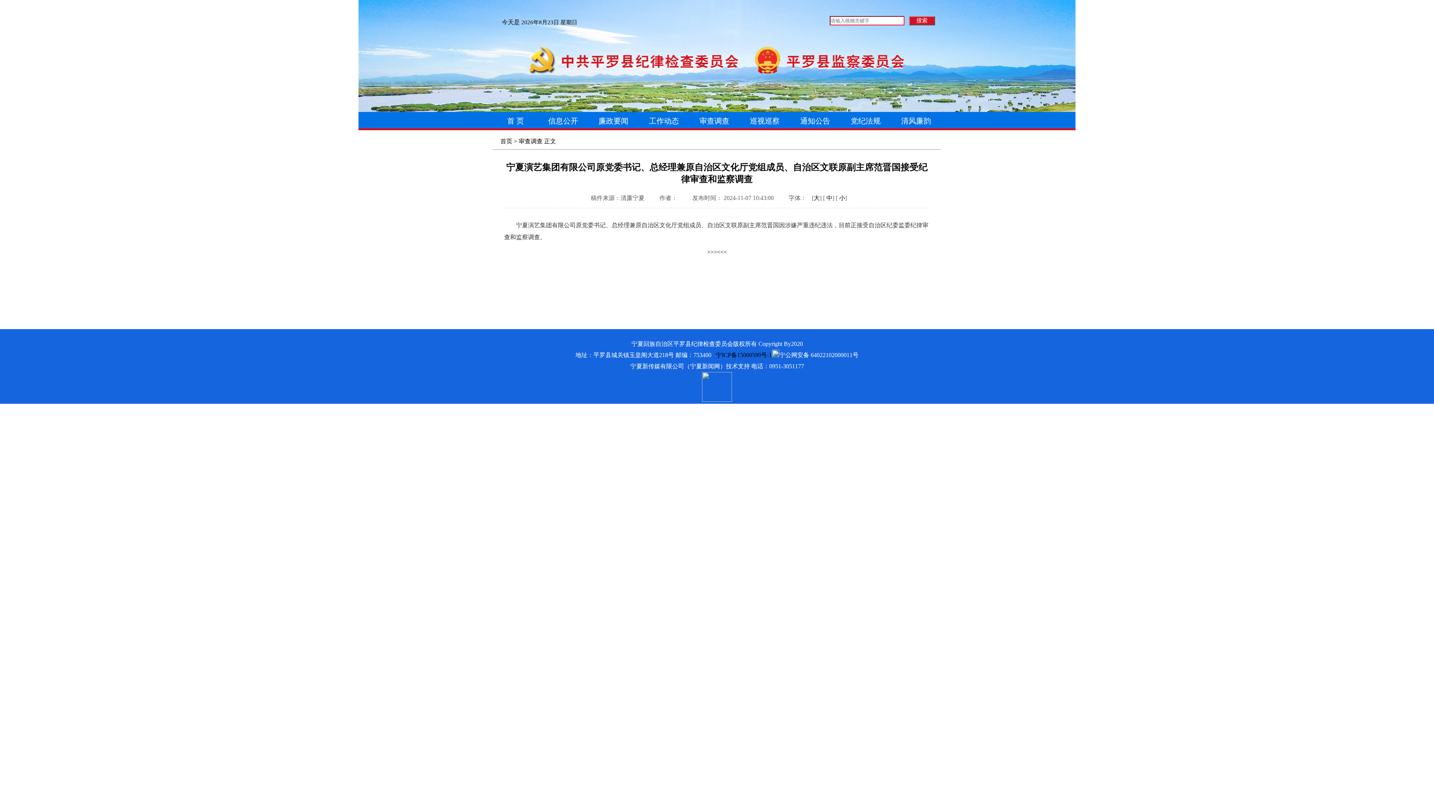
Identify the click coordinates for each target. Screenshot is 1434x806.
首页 (506, 141)
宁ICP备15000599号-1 (744, 355)
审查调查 (531, 141)
